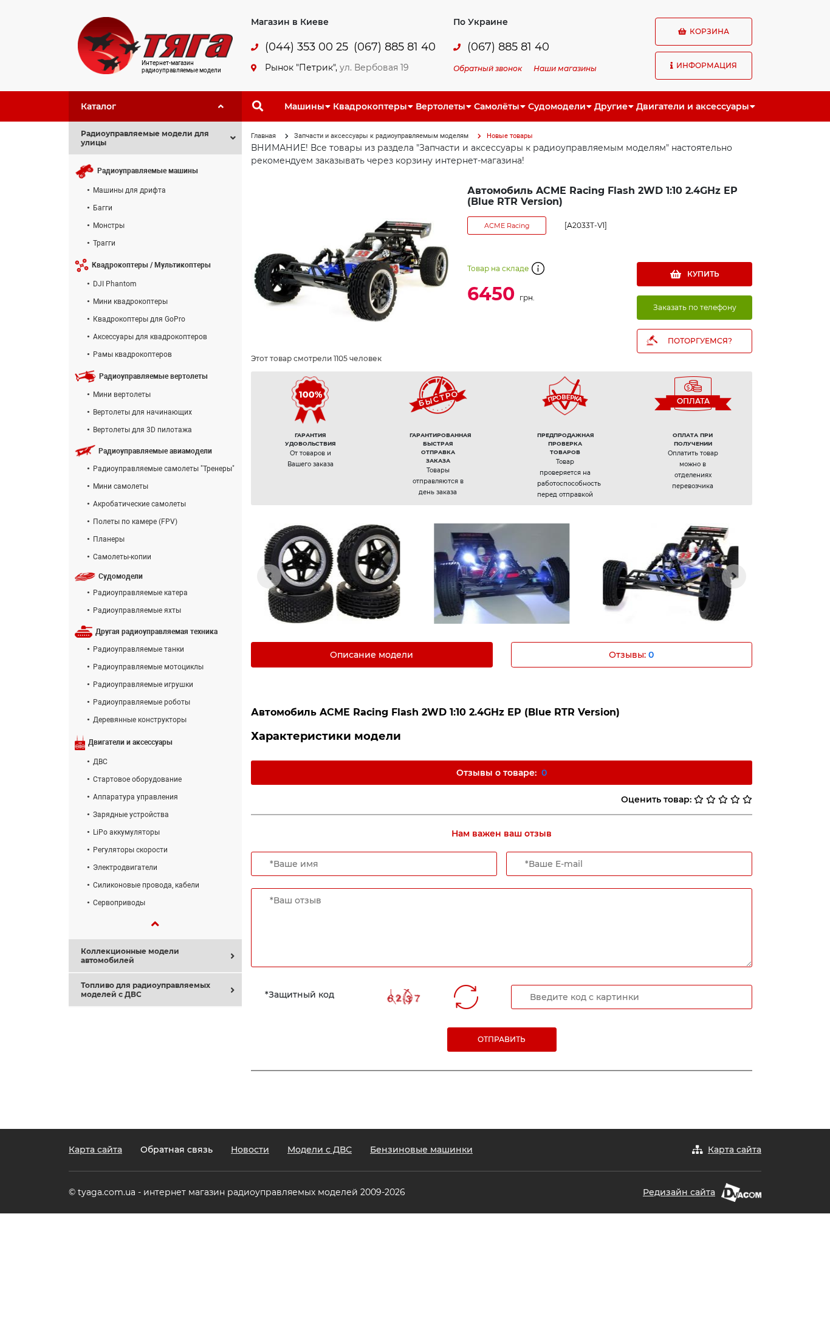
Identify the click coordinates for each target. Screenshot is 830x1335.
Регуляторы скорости (130, 850)
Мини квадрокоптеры (130, 301)
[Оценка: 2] (711, 799)
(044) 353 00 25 (306, 47)
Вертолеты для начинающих (142, 412)
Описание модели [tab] (371, 654)
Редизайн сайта (679, 1192)
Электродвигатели (125, 867)
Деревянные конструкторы (140, 720)
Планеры (109, 539)
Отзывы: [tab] (631, 654)
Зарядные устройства (131, 814)
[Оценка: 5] (747, 799)
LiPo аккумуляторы (126, 832)
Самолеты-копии (122, 557)
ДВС (100, 761)
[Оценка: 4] (735, 799)
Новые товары (510, 136)
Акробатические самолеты (139, 504)
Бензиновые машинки (421, 1149)
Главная (263, 136)
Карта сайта (95, 1149)
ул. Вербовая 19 (374, 67)
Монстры (109, 225)
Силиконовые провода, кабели (146, 885)
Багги (102, 208)
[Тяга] (155, 45)
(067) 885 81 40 (395, 47)
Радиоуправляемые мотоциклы (148, 667)
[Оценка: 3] (723, 799)
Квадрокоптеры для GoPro (139, 319)
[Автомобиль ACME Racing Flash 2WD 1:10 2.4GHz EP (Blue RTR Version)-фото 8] (670, 573)
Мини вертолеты (122, 394)
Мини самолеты (120, 486)
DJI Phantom (115, 284)
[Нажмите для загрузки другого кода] (403, 996)
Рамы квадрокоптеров (132, 354)
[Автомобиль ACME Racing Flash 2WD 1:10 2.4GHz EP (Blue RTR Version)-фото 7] (501, 573)
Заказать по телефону (694, 307)
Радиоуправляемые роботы (141, 702)
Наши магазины (565, 68)
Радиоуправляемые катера (140, 592)
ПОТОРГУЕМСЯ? (700, 340)
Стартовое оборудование (137, 779)
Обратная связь (176, 1149)
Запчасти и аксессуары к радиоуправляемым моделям (381, 136)
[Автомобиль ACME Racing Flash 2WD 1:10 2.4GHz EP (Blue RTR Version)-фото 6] (332, 573)
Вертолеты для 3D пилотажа (142, 430)
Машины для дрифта (129, 190)
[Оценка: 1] (699, 799)
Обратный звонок (487, 68)
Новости (250, 1149)
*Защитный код (299, 994)
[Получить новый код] (466, 997)
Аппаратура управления (135, 797)
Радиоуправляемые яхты (137, 610)
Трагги (104, 243)
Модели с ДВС (319, 1149)
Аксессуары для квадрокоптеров (150, 337)
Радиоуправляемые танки (138, 649)
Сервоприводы (119, 903)
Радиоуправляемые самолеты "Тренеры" (164, 468)
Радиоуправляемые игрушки (143, 684)
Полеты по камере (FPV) (135, 521)
